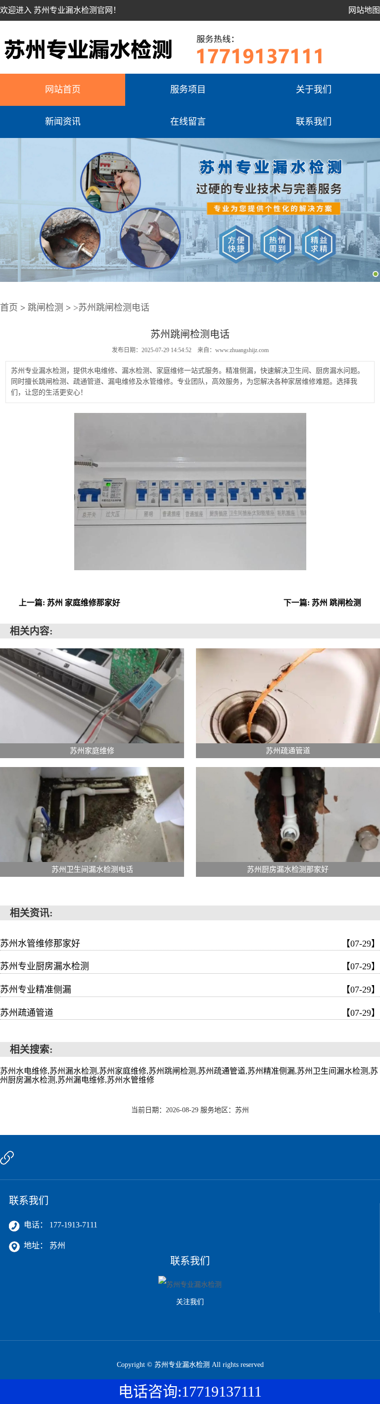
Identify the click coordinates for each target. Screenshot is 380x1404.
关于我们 (314, 89)
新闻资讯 (63, 122)
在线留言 (188, 122)
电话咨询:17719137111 (190, 1391)
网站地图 (364, 10)
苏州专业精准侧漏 (190, 990)
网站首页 (63, 89)
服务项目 (188, 89)
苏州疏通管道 (190, 1013)
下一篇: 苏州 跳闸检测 (322, 602)
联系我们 (314, 122)
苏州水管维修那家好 (190, 944)
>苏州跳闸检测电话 (111, 308)
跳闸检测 (45, 308)
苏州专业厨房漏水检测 (190, 966)
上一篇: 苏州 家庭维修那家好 (69, 602)
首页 (9, 308)
